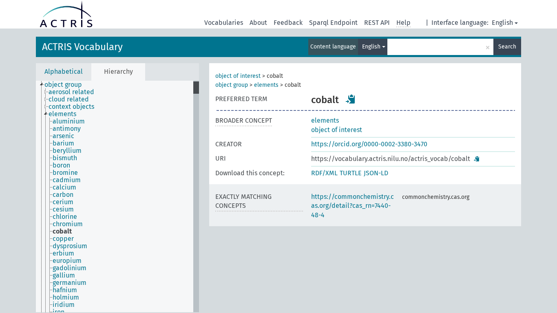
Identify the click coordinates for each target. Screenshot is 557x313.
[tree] (117, 196)
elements (266, 85)
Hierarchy (118, 71)
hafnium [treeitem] (65, 290)
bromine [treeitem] (65, 172)
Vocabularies (223, 22)
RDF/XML (324, 173)
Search (507, 46)
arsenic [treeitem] (63, 136)
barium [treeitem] (63, 143)
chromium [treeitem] (68, 224)
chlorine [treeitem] (65, 216)
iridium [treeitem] (64, 305)
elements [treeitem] (62, 114)
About (258, 22)
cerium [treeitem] (63, 202)
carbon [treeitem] (63, 194)
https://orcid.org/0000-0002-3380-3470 (369, 144)
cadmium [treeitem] (67, 180)
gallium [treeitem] (64, 275)
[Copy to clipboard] (351, 99)
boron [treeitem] (61, 165)
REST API (377, 22)
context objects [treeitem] (71, 106)
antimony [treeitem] (67, 128)
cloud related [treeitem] (69, 99)
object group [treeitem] (63, 84)
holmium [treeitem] (66, 297)
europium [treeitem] (67, 261)
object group (231, 85)
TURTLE (351, 173)
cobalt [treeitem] (62, 231)
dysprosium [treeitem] (70, 246)
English (502, 22)
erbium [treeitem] (63, 253)
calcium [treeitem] (64, 187)
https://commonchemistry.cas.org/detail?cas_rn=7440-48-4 (352, 206)
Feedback (288, 22)
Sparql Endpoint (333, 22)
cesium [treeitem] (63, 209)
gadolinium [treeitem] (69, 268)
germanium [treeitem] (69, 283)
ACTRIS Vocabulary (82, 47)
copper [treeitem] (63, 238)
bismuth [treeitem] (65, 158)
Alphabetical (63, 71)
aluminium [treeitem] (69, 121)
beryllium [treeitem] (67, 150)
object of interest (238, 76)
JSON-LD (376, 173)
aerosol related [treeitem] (71, 92)
